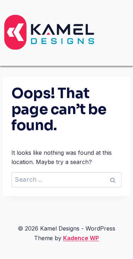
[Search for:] (66, 179)
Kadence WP (81, 238)
